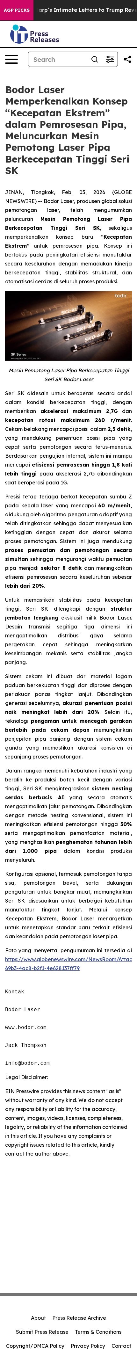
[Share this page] (127, 59)
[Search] (94, 59)
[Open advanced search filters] (110, 59)
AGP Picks (17, 10)
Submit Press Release (42, 1332)
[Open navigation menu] (11, 59)
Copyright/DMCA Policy (35, 1346)
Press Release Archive (79, 1318)
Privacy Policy (88, 1346)
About (38, 1318)
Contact (121, 1346)
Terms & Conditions (98, 1332)
